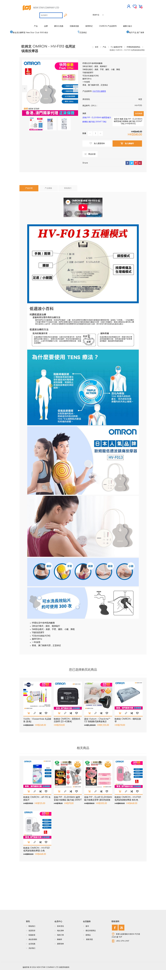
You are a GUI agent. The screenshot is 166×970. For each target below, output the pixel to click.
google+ (140, 163)
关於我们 (32, 948)
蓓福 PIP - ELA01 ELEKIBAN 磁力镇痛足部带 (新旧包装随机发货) (98, 800)
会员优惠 (32, 944)
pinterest (136, 163)
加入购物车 (29, 713)
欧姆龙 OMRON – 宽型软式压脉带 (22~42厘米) (67, 720)
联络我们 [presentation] (67, 188)
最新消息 (89, 939)
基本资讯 (60, 926)
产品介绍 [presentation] (29, 188)
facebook (127, 163)
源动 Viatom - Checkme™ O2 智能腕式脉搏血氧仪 (97, 720)
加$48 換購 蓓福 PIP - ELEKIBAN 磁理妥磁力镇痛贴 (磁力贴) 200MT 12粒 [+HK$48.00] (128, 121)
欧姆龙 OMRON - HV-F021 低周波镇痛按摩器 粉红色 (128, 798)
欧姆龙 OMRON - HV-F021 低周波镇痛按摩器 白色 (36, 849)
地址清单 (60, 931)
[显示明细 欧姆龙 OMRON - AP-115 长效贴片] (37, 774)
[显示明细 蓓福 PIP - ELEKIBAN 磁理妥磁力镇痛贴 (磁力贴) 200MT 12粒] (68, 774)
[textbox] (51, 15)
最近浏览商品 (91, 931)
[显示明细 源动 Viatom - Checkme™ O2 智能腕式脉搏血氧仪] (98, 695)
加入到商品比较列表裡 (40, 713)
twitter (132, 163)
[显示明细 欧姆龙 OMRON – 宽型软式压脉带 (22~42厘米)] (68, 695)
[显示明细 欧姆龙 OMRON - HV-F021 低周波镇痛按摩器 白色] (37, 825)
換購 (96, 117)
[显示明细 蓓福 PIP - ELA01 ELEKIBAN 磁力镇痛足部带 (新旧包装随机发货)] (98, 774)
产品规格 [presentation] (48, 188)
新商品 (88, 935)
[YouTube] (121, 927)
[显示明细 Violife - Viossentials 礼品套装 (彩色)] (37, 695)
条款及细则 (33, 939)
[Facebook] (115, 927)
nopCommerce (136, 965)
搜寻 (87, 926)
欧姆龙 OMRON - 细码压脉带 (128, 720)
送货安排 (32, 931)
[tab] (28, 188)
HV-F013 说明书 (99, 91)
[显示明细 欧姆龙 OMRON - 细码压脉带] (129, 695)
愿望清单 (60, 944)
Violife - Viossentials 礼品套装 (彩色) (37, 720)
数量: (84, 133)
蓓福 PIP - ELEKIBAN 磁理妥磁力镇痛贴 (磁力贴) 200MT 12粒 (68, 800)
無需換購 (138, 114)
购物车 (140, 6)
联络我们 (32, 926)
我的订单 (60, 935)
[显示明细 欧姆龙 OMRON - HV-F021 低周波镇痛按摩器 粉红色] (129, 774)
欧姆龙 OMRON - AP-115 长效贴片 (37, 798)
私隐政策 (32, 935)
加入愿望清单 (46, 713)
